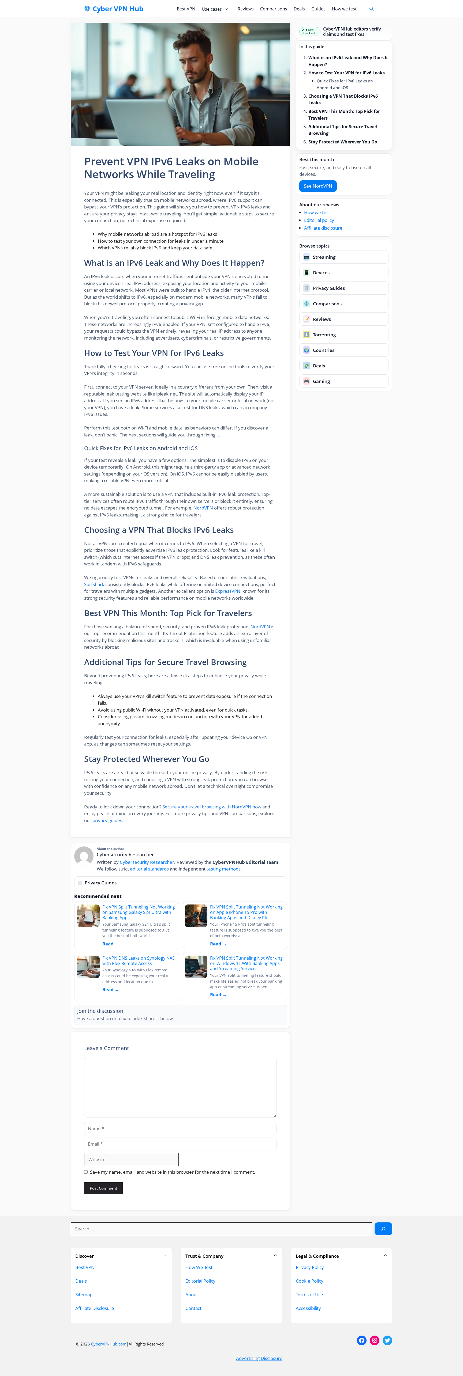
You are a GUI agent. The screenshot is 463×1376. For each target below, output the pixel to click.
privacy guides (107, 820)
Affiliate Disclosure (94, 1308)
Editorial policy (319, 220)
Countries (319, 350)
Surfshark (94, 584)
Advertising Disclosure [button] (259, 1358)
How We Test (198, 1267)
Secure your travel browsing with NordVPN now (211, 807)
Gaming (317, 381)
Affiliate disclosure (323, 228)
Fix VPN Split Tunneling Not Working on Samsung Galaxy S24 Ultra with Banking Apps (138, 912)
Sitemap (83, 1294)
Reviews (246, 9)
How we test (344, 9)
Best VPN (186, 9)
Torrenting (320, 334)
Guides (318, 9)
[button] (371, 8)
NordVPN (203, 508)
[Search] (383, 1228)
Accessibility (308, 1308)
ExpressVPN (227, 591)
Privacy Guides (324, 288)
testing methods (224, 869)
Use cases (212, 9)
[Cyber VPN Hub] (87, 8)
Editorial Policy (200, 1281)
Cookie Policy (309, 1281)
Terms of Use (309, 1294)
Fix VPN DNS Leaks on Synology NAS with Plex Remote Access (138, 960)
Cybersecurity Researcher (147, 862)
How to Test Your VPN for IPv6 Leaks (346, 73)
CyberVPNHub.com (108, 1344)
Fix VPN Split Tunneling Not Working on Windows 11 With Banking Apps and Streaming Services (246, 963)
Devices (317, 272)
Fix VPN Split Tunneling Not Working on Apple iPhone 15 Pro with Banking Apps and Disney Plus (246, 912)
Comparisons (273, 9)
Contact (193, 1308)
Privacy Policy (310, 1267)
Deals (299, 9)
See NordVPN (318, 186)
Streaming (319, 257)
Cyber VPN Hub (118, 8)
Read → (110, 944)
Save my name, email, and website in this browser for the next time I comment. (172, 1172)
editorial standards (149, 869)
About (191, 1294)
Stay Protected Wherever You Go (342, 142)
